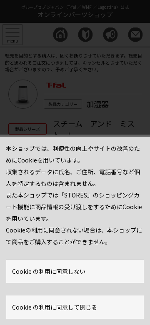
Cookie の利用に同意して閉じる (54, 307)
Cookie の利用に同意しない (48, 271)
